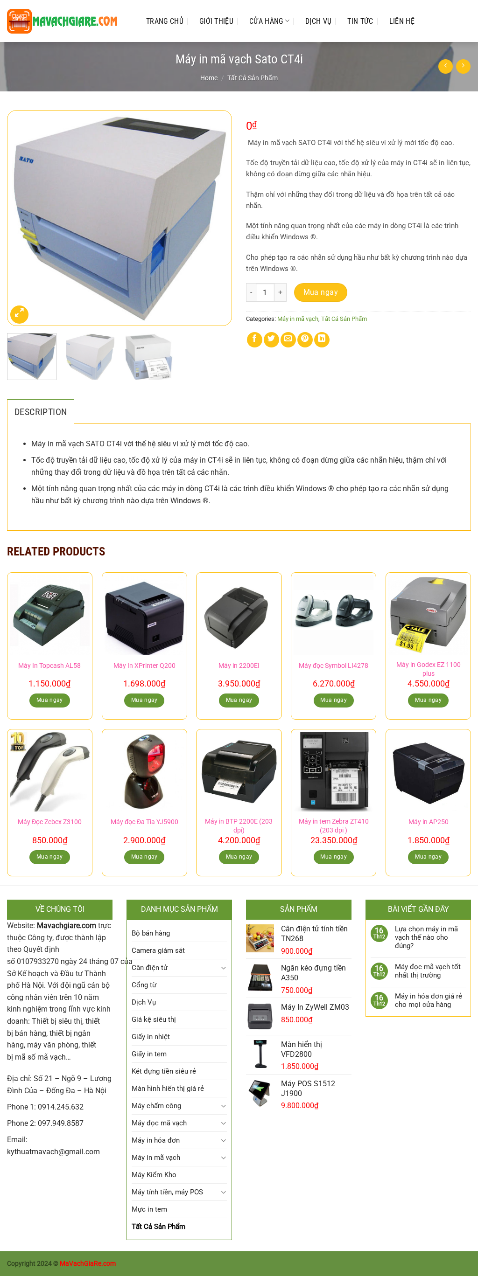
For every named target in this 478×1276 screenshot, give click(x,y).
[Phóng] (19, 314)
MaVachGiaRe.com (88, 1264)
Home (209, 78)
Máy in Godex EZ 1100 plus (428, 669)
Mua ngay (320, 292)
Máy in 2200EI (239, 666)
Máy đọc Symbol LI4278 (333, 666)
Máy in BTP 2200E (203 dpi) (239, 826)
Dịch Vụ (318, 21)
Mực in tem (149, 1209)
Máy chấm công (156, 1106)
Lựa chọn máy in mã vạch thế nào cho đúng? (426, 937)
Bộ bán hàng (151, 933)
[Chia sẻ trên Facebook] (254, 339)
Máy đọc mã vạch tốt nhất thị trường (428, 971)
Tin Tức (360, 21)
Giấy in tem (149, 1054)
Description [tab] (40, 411)
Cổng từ (144, 985)
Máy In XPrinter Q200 (144, 666)
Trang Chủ (164, 21)
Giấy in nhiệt (151, 1037)
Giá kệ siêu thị (154, 1019)
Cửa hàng (266, 21)
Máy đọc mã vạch (159, 1123)
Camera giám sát (158, 950)
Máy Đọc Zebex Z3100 (50, 822)
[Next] (215, 218)
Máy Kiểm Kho (154, 1175)
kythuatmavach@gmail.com (53, 1151)
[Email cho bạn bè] (288, 339)
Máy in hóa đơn (156, 1140)
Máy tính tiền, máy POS (167, 1192)
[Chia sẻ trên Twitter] (271, 339)
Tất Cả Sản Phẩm (252, 78)
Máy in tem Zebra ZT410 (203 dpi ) (334, 826)
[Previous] (23, 218)
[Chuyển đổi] (223, 968)
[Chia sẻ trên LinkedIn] (322, 339)
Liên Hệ (402, 21)
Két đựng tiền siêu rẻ (164, 1071)
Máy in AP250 (428, 822)
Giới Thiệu (216, 21)
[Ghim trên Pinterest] (305, 339)
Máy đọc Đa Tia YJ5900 (144, 822)
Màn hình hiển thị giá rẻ (168, 1088)
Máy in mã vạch (297, 318)
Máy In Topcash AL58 (49, 666)
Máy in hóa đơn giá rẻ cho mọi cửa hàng (428, 1000)
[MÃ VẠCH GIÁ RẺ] (67, 21)
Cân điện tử (150, 968)
